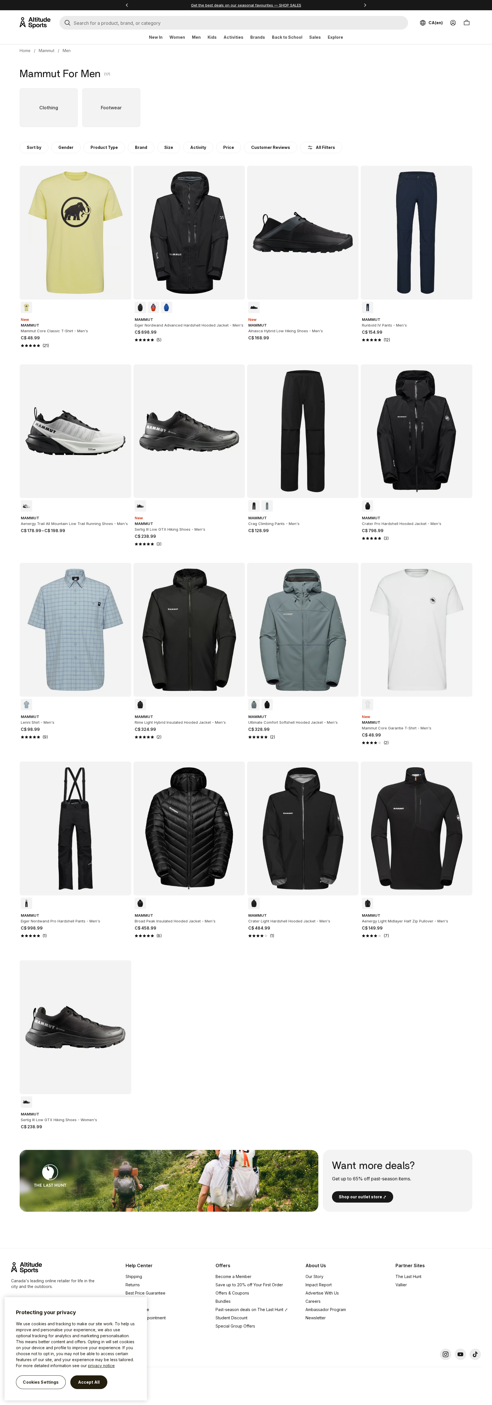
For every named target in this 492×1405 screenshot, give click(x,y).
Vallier (401, 1284)
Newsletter (316, 1317)
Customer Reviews (270, 147)
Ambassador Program (326, 1309)
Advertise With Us (322, 1293)
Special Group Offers (235, 1326)
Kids (212, 37)
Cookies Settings (41, 1382)
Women (177, 37)
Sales (315, 37)
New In (156, 37)
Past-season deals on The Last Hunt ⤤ (252, 1309)
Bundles (223, 1301)
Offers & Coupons (232, 1293)
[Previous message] (127, 5)
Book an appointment (146, 1317)
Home (25, 50)
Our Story (314, 1276)
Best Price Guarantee (145, 1293)
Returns (133, 1284)
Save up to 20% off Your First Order (249, 1284)
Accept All (89, 1382)
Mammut (46, 50)
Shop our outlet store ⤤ (362, 1196)
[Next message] (365, 5)
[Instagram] (445, 1354)
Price (228, 147)
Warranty (134, 1301)
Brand (141, 147)
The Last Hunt (408, 1276)
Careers (313, 1301)
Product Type (104, 147)
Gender (65, 147)
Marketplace (137, 1309)
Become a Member (233, 1276)
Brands (257, 37)
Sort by (34, 147)
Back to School (287, 37)
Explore (335, 37)
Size (168, 147)
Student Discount (231, 1317)
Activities (233, 37)
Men (196, 37)
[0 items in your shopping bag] (466, 22)
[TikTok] (475, 1354)
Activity (198, 147)
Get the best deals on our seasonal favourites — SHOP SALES (246, 5)
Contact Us (136, 1326)
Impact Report (319, 1284)
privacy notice (101, 1365)
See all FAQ (136, 1334)
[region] (76, 1348)
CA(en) (436, 22)
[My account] (453, 22)
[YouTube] (460, 1354)
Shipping (134, 1276)
